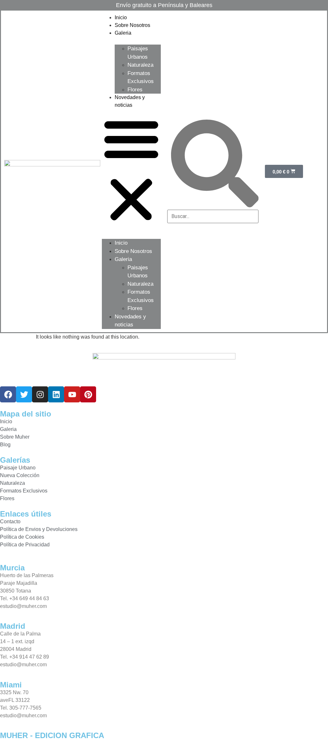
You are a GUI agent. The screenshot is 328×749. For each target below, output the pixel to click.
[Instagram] (40, 394)
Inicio (121, 17)
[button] (131, 170)
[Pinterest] (88, 394)
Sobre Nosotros (132, 25)
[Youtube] (72, 394)
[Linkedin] (56, 394)
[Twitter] (24, 394)
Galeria (123, 33)
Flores (135, 90)
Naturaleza (140, 65)
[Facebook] (8, 394)
